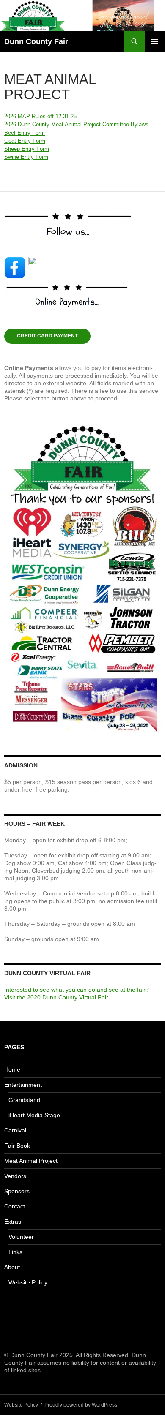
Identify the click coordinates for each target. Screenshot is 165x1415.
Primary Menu (155, 41)
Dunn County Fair (36, 41)
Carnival (15, 1130)
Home (12, 1069)
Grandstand (24, 1100)
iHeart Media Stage (34, 1115)
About (12, 1267)
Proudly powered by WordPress (80, 1405)
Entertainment (23, 1084)
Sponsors (17, 1191)
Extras (12, 1221)
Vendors (15, 1176)
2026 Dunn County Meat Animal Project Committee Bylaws (76, 124)
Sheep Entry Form (26, 149)
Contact (14, 1206)
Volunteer (21, 1236)
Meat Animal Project (31, 1160)
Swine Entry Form (26, 157)
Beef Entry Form (24, 133)
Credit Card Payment (47, 336)
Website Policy (27, 1282)
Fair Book (17, 1145)
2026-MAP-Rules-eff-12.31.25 (40, 116)
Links (15, 1252)
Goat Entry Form (24, 141)
